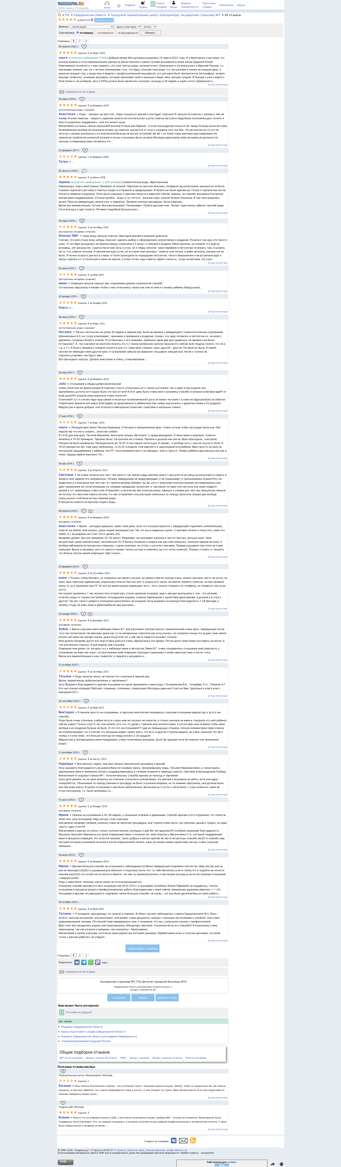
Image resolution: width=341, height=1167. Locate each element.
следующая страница (142, 948)
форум (143, 997)
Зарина (64, 182)
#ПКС (123, 1057)
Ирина (63, 815)
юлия (63, 577)
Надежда (66, 763)
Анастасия (67, 114)
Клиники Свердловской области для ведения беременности (99, 1036)
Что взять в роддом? (78, 1012)
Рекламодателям (155, 1150)
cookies (232, 1162)
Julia (62, 383)
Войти (107, 7)
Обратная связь (135, 1150)
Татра (63, 161)
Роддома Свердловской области (82, 1026)
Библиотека (226, 5)
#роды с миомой (139, 1057)
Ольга (63, 307)
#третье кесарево (196, 1057)
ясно (222, 1164)
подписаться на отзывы (80, 91)
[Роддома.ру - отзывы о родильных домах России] (71, 5)
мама (63, 283)
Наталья (65, 332)
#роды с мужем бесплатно (101, 1057)
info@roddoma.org (176, 1150)
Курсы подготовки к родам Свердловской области (93, 1031)
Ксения (64, 1117)
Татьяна (65, 676)
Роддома (130, 5)
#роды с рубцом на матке (167, 1057)
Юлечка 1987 (69, 235)
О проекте (120, 1150)
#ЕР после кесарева (71, 1057)
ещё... (105, 962)
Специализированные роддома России (86, 1040)
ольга (63, 57)
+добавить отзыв (104, 20)
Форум (241, 5)
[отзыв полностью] (217, 84)
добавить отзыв (167, 997)
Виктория (66, 712)
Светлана (66, 475)
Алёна (63, 629)
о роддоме (119, 997)
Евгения (65, 1085)
